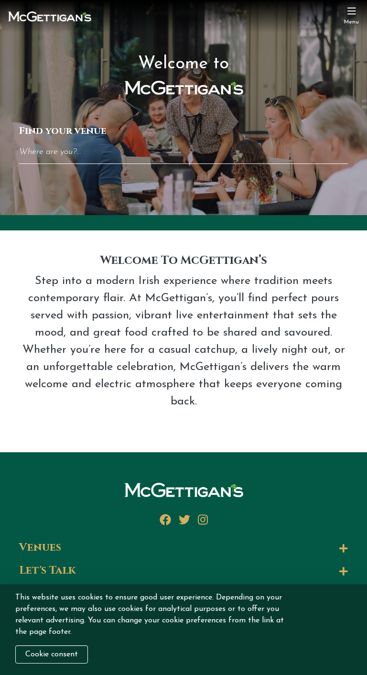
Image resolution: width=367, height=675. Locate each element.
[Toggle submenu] (208, 548)
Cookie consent (51, 654)
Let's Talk (47, 570)
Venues (40, 548)
